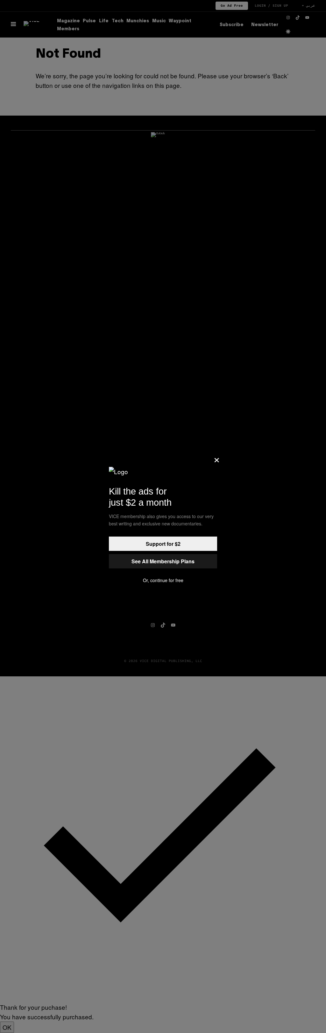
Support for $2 (163, 543)
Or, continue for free (163, 580)
